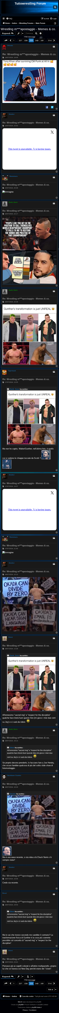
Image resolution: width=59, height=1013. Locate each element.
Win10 (20, 1002)
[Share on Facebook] (46, 107)
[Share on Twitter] (52, 107)
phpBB (20, 1004)
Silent (10, 637)
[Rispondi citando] (54, 46)
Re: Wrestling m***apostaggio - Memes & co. (29, 54)
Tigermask (12, 371)
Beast (4, 893)
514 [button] (49, 40)
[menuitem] (9, 18)
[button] (6, 40)
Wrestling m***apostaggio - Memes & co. (28, 29)
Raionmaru (14, 176)
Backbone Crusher (14, 775)
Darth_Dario (13, 202)
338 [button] (25, 40)
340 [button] (36, 40)
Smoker (12, 114)
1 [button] (13, 40)
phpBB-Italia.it (36, 1007)
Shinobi (10, 45)
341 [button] (42, 40)
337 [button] (20, 40)
